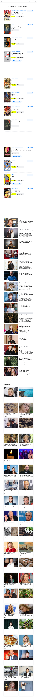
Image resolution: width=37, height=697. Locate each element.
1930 (12, 177)
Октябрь (13, 94)
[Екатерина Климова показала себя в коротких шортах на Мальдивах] (26, 688)
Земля (12, 176)
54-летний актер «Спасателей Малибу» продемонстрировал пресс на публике (25, 306)
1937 (12, 27)
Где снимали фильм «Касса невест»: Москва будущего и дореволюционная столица (25, 285)
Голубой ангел (14, 80)
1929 (12, 109)
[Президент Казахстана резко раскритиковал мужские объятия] (26, 518)
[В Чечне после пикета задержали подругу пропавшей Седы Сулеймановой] (26, 410)
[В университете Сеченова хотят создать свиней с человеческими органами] (26, 565)
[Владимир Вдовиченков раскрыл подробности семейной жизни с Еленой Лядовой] (11, 472)
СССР (20, 27)
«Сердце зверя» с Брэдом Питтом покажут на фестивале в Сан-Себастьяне (26, 317)
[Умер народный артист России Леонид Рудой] (11, 456)
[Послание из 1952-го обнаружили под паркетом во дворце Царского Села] (11, 410)
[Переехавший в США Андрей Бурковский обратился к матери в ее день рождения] (11, 503)
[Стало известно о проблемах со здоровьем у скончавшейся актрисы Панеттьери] (11, 394)
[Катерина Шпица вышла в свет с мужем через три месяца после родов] (11, 565)
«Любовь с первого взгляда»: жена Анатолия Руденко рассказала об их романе (26, 232)
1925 (12, 54)
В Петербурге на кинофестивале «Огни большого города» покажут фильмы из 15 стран (25, 253)
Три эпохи (13, 162)
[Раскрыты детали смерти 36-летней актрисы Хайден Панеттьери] (11, 549)
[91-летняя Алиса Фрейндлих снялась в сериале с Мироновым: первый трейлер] (11, 441)
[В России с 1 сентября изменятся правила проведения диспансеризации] (11, 487)
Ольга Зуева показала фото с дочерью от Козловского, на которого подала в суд (26, 264)
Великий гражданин (16, 26)
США (22, 13)
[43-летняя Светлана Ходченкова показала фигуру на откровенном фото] (11, 688)
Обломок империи (6, 4)
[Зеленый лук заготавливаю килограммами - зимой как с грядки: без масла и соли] (26, 534)
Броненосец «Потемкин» (17, 53)
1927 (12, 95)
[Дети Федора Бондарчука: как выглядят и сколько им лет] (26, 487)
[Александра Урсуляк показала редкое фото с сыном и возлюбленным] (26, 673)
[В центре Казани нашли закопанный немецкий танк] (11, 534)
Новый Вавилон (15, 108)
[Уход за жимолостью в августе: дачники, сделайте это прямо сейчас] (26, 626)
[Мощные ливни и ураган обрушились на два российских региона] (11, 673)
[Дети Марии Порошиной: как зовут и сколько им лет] (26, 441)
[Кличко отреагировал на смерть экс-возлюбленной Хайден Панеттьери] (11, 657)
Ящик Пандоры (14, 149)
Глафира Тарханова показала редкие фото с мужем (26, 242)
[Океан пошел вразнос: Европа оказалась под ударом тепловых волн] (26, 394)
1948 (15, 13)
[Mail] (3, 1)
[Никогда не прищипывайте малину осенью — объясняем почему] (26, 596)
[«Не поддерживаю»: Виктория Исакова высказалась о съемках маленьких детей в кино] (26, 657)
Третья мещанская (15, 190)
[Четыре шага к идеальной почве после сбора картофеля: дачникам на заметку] (26, 425)
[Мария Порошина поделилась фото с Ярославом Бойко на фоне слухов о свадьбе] (26, 456)
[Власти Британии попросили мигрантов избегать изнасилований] (26, 549)
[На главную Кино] (5, 1)
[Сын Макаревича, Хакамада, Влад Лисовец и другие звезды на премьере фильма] (11, 580)
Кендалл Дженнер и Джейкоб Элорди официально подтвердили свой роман (26, 296)
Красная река (14, 12)
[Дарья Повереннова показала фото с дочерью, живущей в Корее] (11, 626)
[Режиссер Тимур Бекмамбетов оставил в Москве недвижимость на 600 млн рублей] (26, 472)
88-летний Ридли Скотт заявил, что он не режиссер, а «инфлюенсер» (25, 274)
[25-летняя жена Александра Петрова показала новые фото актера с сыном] (11, 596)
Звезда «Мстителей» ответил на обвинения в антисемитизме (26, 338)
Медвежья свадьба (15, 121)
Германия (29, 150)
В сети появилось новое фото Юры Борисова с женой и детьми (26, 349)
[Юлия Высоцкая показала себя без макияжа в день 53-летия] (26, 642)
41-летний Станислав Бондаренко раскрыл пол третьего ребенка (25, 370)
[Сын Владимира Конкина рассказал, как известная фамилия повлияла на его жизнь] (11, 518)
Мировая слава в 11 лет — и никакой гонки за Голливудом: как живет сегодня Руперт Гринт (26, 221)
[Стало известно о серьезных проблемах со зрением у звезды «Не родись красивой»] (26, 580)
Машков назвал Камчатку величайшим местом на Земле (25, 328)
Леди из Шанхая (15, 39)
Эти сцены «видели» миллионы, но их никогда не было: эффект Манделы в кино (25, 360)
